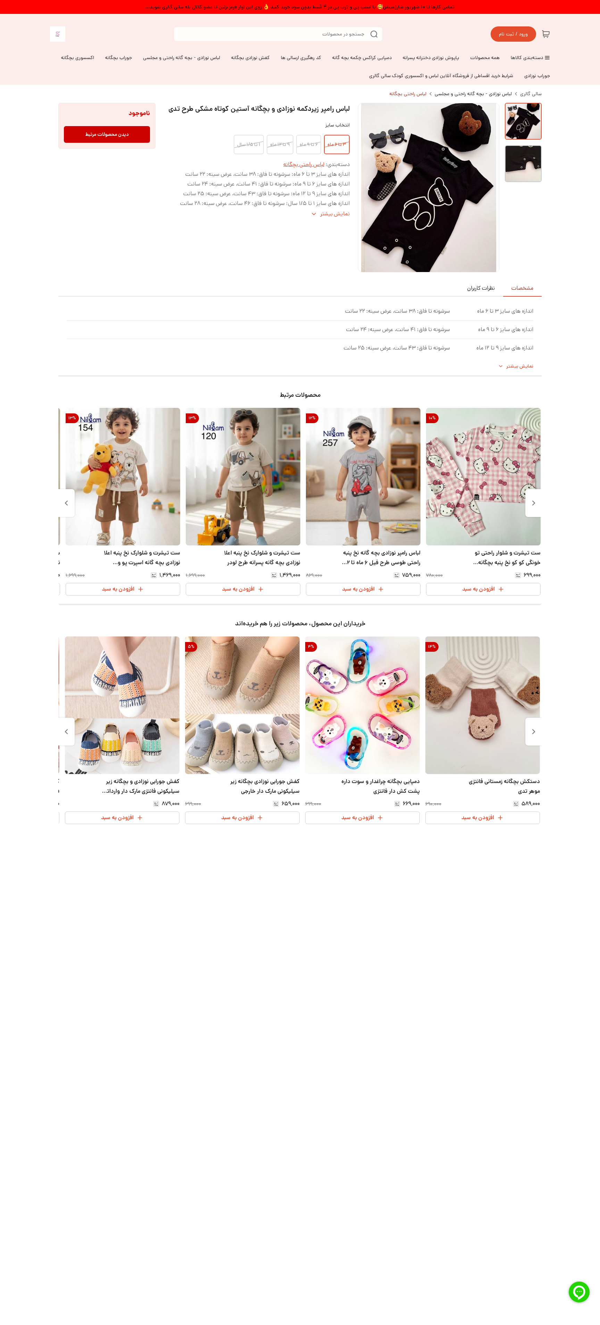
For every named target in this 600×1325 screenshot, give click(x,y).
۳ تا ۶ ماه (336, 144)
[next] (66, 503)
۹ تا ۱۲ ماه (280, 144)
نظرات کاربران (481, 288)
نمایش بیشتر (519, 366)
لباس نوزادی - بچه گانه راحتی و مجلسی (473, 93)
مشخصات (522, 288)
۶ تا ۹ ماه (309, 144)
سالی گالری (531, 93)
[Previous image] (368, 187)
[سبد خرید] (546, 34)
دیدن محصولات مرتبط (107, 134)
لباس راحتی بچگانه (408, 93)
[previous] (533, 503)
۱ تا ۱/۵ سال (248, 144)
